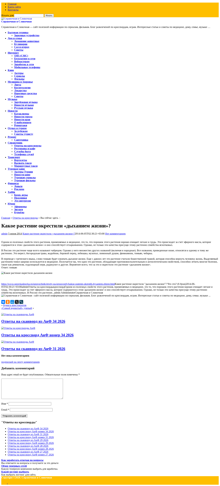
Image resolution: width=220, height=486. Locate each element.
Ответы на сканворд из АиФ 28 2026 (28, 446)
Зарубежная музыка (26, 102)
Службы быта (22, 151)
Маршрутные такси (26, 166)
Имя (4, 403)
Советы (18, 50)
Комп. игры (21, 195)
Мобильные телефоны (27, 67)
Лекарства (20, 90)
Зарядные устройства (26, 35)
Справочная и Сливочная (16, 21)
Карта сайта (14, 6)
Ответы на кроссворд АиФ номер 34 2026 (37, 335)
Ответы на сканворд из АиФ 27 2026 (28, 451)
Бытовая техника (18, 32)
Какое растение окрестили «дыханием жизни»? (49, 233)
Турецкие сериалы (25, 177)
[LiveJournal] (21, 302)
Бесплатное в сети (24, 58)
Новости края (22, 119)
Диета (17, 84)
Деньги (18, 186)
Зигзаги (18, 209)
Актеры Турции (23, 171)
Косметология (22, 87)
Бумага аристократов (14, 305)
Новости (13, 110)
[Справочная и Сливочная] (16, 18)
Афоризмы (20, 206)
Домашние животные (26, 41)
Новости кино (22, 174)
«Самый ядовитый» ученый (16, 308)
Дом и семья (15, 38)
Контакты (13, 9)
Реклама (19, 189)
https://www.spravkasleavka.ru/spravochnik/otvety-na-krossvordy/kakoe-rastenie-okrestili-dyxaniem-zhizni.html (58, 284)
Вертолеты (20, 160)
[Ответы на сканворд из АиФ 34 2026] (17, 314)
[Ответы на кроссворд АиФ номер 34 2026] (18, 328)
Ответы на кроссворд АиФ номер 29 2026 (31, 443)
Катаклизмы (21, 113)
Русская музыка (23, 108)
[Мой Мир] (12, 302)
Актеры (19, 73)
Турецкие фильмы (25, 180)
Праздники (20, 197)
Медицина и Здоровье (20, 81)
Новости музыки (24, 105)
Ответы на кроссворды (27, 145)
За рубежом (21, 131)
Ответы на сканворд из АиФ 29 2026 (28, 440)
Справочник (15, 142)
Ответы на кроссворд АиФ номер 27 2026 (31, 454)
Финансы (13, 183)
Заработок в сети (24, 64)
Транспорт (14, 157)
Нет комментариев (115, 233)
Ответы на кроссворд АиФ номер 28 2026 (31, 448)
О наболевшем (22, 122)
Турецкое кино (16, 168)
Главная (12, 4)
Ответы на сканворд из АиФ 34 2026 (33, 321)
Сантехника (21, 139)
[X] (17, 302)
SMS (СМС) (21, 55)
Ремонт (12, 137)
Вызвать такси (23, 163)
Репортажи (20, 125)
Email (5, 409)
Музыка (12, 99)
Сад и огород (21, 47)
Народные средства (25, 93)
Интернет (13, 52)
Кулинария (20, 44)
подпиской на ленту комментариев (20, 362)
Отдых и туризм (17, 128)
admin (4, 233)
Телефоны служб (24, 154)
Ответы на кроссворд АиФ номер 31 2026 (31, 437)
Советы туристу (23, 134)
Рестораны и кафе (24, 148)
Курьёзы (19, 212)
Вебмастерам (21, 61)
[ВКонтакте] (3, 302)
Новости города (23, 116)
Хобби (11, 192)
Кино (11, 70)
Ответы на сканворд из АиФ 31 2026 (33, 349)
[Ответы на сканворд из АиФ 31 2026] (17, 341)
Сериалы (19, 76)
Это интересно (22, 200)
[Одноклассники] (8, 302)
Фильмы (19, 79)
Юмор (11, 203)
